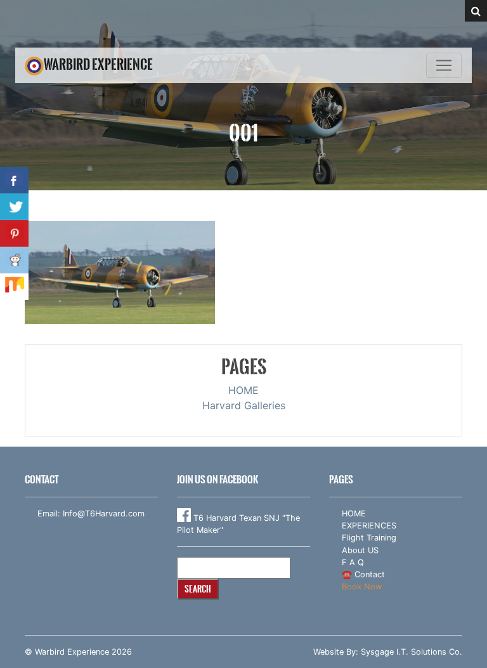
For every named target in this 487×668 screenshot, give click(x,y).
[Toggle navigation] (444, 65)
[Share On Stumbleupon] (14, 286)
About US (360, 550)
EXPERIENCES (369, 525)
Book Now (362, 586)
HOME (243, 390)
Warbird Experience (98, 64)
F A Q (353, 562)
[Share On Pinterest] (14, 233)
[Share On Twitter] (14, 206)
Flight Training (369, 537)
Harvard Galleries (243, 405)
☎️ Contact (363, 574)
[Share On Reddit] (14, 260)
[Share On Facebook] (14, 180)
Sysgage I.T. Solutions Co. (411, 652)
